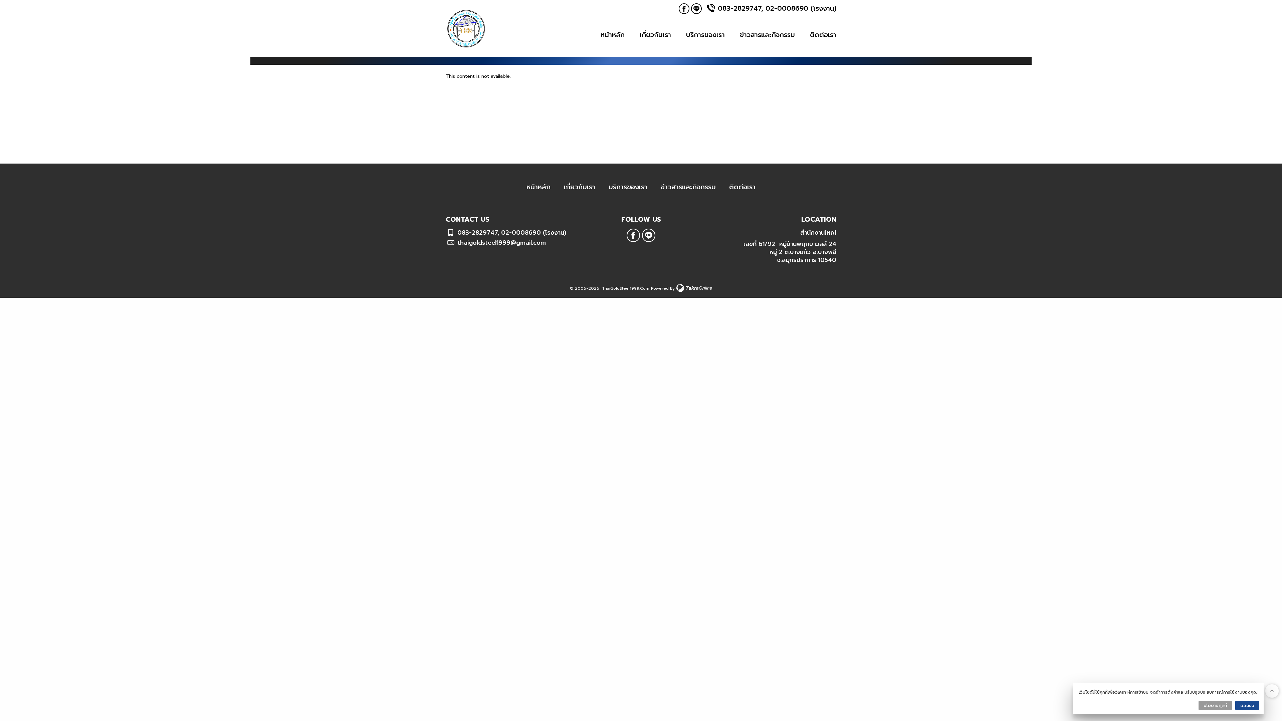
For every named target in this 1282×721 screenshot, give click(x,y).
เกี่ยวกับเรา (655, 35)
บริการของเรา (705, 35)
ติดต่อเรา (823, 35)
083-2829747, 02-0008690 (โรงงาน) (777, 8)
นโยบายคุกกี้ (1215, 705)
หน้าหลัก (613, 35)
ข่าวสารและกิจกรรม (767, 35)
